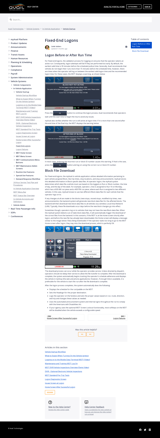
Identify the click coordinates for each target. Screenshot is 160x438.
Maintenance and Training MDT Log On (61, 363)
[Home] (16, 7)
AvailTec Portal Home (114, 7)
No (90, 334)
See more (50, 392)
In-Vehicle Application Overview (26, 188)
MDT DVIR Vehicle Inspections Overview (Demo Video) (67, 367)
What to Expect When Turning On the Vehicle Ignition (67, 356)
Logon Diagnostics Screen (26, 133)
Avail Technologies (16, 29)
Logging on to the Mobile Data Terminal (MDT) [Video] (67, 359)
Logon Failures (22, 149)
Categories (133, 7)
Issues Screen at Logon (25, 136)
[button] (24, 39)
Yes (82, 334)
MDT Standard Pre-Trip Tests (28, 129)
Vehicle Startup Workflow (26, 95)
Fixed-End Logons (23, 146)
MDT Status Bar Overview (24, 195)
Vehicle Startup (69, 29)
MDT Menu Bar (19, 192)
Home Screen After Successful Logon (60, 387)
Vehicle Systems (32, 29)
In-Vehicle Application (51, 29)
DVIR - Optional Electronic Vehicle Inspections (63, 371)
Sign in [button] (147, 7)
